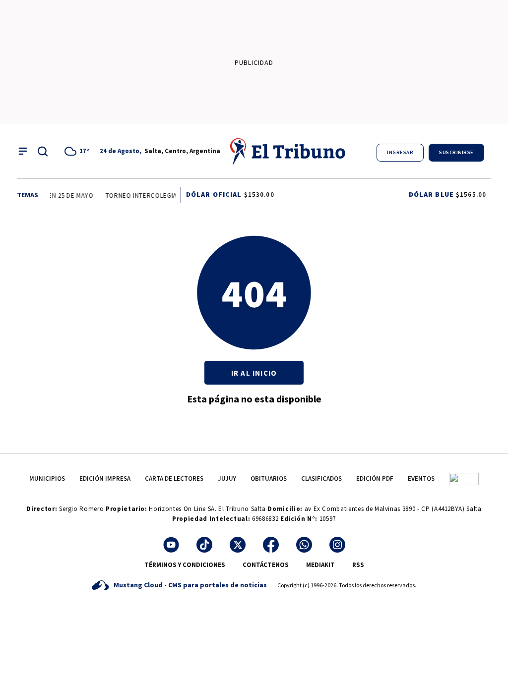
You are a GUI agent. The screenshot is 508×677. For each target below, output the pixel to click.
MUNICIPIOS (47, 478)
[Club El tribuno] (464, 478)
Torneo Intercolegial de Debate (158, 195)
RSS (358, 565)
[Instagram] (337, 545)
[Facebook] (271, 545)
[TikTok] (204, 545)
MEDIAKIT (320, 565)
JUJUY (227, 478)
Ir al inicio (254, 373)
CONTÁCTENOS (266, 565)
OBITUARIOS (269, 478)
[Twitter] (238, 545)
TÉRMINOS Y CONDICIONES (184, 565)
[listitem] (78, 151)
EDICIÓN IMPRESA (104, 478)
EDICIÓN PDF (374, 478)
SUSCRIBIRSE (456, 152)
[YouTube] (171, 545)
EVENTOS (421, 478)
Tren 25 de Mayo (65, 195)
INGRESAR (400, 152)
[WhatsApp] (304, 545)
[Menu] (23, 151)
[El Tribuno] (288, 151)
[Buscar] (43, 151)
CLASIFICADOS (321, 478)
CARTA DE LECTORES (174, 478)
